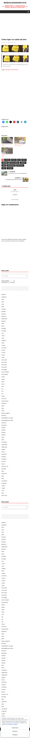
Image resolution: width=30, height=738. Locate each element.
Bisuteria (3, 321)
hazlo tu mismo (14, 162)
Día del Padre (4, 374)
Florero (3, 396)
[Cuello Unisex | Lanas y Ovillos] (7, 140)
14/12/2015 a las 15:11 (15, 191)
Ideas (2, 408)
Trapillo (3, 488)
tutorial (10, 168)
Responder (15, 199)
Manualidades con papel (7, 418)
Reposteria (4, 473)
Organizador (4, 444)
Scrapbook (3, 483)
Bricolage (3, 330)
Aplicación (3, 316)
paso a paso (20, 165)
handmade (5, 162)
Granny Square (4, 401)
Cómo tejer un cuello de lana (11, 69)
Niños (2, 437)
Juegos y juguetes (5, 413)
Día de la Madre (5, 372)
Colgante (3, 340)
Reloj (2, 471)
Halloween (3, 403)
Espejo (3, 379)
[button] (28, 12)
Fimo (2, 386)
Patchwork (3, 454)
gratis (24, 160)
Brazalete (3, 328)
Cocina (3, 335)
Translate (12, 282)
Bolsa (2, 326)
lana (4, 165)
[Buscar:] (15, 276)
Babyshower (4, 318)
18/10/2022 (5, 42)
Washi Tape (4, 495)
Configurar (15, 734)
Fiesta (2, 384)
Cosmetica (3, 347)
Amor (2, 299)
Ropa (2, 476)
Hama (2, 405)
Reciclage (3, 468)
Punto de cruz (4, 466)
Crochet (3, 352)
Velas (2, 493)
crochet (7, 160)
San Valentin (4, 481)
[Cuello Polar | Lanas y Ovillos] (7, 150)
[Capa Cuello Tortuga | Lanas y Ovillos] (20, 140)
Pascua (3, 451)
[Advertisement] (15, 26)
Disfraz (3, 376)
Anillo (2, 306)
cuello (14, 160)
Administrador (13, 42)
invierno (23, 162)
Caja (2, 333)
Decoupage (4, 369)
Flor (2, 389)
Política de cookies (12, 724)
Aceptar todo (15, 727)
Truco (2, 490)
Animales (3, 309)
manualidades (11, 165)
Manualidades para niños (7, 420)
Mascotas (3, 422)
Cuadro (3, 355)
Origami (3, 449)
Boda (2, 323)
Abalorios (3, 294)
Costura (3, 350)
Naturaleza (4, 425)
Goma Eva (3, 398)
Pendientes (4, 459)
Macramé (3, 415)
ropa (4, 168)
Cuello (2, 357)
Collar (2, 343)
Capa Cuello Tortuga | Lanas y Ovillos (19, 144)
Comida (3, 345)
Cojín (2, 338)
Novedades (4, 442)
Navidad (3, 427)
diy (19, 160)
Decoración (4, 360)
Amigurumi (4, 297)
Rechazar (15, 731)
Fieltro (2, 381)
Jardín (2, 410)
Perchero (3, 461)
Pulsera (3, 464)
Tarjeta (3, 485)
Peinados (3, 456)
